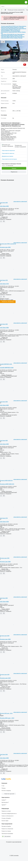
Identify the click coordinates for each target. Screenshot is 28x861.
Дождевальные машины (7, 156)
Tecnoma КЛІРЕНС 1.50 (6, 30)
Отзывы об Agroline (6, 818)
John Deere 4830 (5, 36)
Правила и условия (6, 811)
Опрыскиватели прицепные (8, 150)
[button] (26, 2)
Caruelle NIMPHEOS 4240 (6, 367)
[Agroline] (5, 10)
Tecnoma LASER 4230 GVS (7, 484)
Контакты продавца (6, 790)
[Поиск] (26, 6)
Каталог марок (5, 820)
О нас (3, 785)
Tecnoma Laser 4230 (5, 678)
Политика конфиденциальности (9, 813)
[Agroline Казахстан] (9, 2)
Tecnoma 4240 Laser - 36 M (7, 718)
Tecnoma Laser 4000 (5, 247)
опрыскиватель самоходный (19, 76)
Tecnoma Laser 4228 (6, 28)
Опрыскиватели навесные (8, 153)
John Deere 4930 (4, 206)
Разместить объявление (8, 301)
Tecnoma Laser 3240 (6, 26)
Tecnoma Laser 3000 (5, 561)
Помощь (4, 788)
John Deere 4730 (5, 34)
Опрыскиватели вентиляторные (9, 159)
